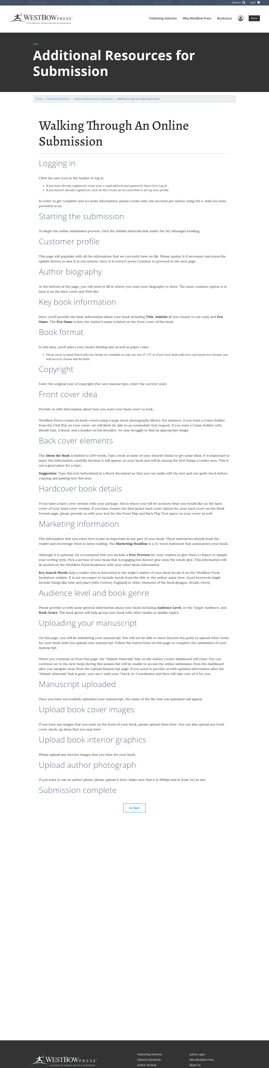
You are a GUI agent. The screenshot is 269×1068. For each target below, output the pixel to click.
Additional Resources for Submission (93, 98)
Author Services (146, 1065)
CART (253, 2)
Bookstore (224, 18)
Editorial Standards (149, 1059)
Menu (254, 18)
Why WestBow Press (197, 18)
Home (39, 98)
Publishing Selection (163, 18)
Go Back (134, 808)
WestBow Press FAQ (58, 98)
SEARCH (237, 2)
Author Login (197, 1054)
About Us (195, 1065)
